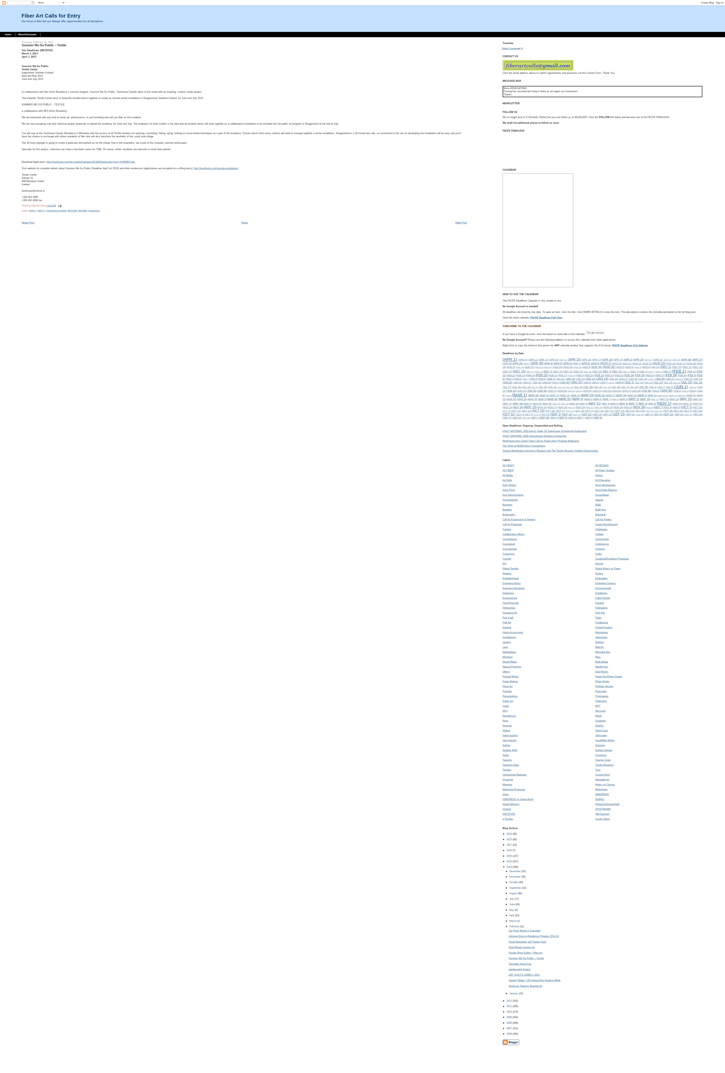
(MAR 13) (565, 395)
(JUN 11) (692, 387)
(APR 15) (574, 359)
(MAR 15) (587, 395)
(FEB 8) (533, 379)
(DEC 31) (617, 371)
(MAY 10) (645, 399)
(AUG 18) (691, 363)
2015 (510, 856)
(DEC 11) (687, 367)
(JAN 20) (660, 379)
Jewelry (507, 642)
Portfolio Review (604, 686)
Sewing (599, 725)
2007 (510, 1028)
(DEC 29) (597, 371)
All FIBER (83, 211)
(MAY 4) (606, 404)
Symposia (600, 755)
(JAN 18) (633, 379)
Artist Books (509, 485)
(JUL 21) (552, 387)
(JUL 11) (648, 382)
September (515, 887)
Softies (506, 745)
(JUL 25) (588, 387)
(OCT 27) (658, 411)
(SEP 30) (544, 417)
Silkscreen (601, 735)
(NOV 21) (590, 408)
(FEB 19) (572, 376)
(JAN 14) (590, 379)
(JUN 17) (552, 391)
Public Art (508, 701)
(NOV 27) (608, 407)
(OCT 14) (526, 411)
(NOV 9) (677, 407)
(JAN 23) (688, 379)
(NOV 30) (639, 407)
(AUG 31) (609, 367)
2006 (510, 1033)
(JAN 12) (570, 379)
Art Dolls (507, 480)
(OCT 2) (589, 411)
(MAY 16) (697, 399)
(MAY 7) (633, 403)
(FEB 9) (542, 379)
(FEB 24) (629, 375)
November (515, 876)
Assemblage (602, 495)
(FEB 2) (580, 375)
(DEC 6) (643, 371)
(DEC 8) (659, 372)
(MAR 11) (544, 395)
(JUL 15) (686, 382)
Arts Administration (513, 495)
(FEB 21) (599, 375)
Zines (506, 794)
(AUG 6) (629, 367)
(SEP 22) (668, 414)
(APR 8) (585, 363)
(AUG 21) (529, 367)
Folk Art (507, 622)
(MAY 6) (623, 403)
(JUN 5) (685, 391)
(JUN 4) (677, 391)
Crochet (507, 558)
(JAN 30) (565, 382)
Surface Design (603, 750)
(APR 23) (668, 360)
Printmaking (601, 696)
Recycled (600, 711)
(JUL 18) (516, 387)
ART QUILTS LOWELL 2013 (524, 974)
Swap (506, 755)
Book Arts (600, 509)
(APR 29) (518, 363)
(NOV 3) (628, 407)
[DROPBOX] (602, 794)
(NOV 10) (677, 404)
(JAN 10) (560, 379)
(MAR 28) (522, 399)
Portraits (507, 691)
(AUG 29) (578, 367)
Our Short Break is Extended (524, 930)
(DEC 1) (665, 367)
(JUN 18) (562, 391)
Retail (598, 715)
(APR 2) (628, 359)
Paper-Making (510, 681)
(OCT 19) (580, 411)
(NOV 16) (542, 407)
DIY (505, 563)
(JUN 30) (666, 390)
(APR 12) (543, 360)
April (512, 915)
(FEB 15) (542, 375)
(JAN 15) (602, 378)
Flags (598, 617)
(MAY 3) (584, 404)
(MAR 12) (554, 395)
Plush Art (508, 686)
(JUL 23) (569, 387)
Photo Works (602, 681)
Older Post (461, 222)
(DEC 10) (677, 367)
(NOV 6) (649, 408)
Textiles (507, 769)
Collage (599, 534)
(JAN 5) (587, 382)
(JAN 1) (551, 379)
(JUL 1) (629, 382)
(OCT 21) (609, 411)
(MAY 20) (537, 404)
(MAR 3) (542, 399)
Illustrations (601, 632)
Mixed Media (510, 661)
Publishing (601, 701)
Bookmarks (509, 514)
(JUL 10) (639, 382)
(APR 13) (554, 360)
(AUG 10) (617, 363)
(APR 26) (686, 359)
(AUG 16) (671, 363)
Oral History (601, 671)
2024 (510, 833)
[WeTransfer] (602, 814)
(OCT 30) (698, 411)
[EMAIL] (599, 799)
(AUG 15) (659, 363)
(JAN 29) (546, 382)
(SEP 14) (607, 414)
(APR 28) (507, 363)
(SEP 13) (597, 414)
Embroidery (601, 578)
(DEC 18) (539, 372)
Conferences (602, 544)
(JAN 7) (604, 382)
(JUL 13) (668, 382)
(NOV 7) (658, 407)
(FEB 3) (691, 375)
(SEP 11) (577, 415)
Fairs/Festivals (511, 603)
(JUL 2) (534, 387)
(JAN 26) (517, 382)
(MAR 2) (642, 395)
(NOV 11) (687, 404)
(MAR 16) (600, 395)
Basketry (507, 504)
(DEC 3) (607, 371)
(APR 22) (658, 360)
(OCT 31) (509, 414)
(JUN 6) (693, 391)
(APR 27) (697, 359)
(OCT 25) (640, 411)
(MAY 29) (574, 404)
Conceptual (509, 544)
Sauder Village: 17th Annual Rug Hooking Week (535, 980)
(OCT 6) (537, 415)
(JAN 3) (555, 382)
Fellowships (509, 607)
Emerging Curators (605, 583)
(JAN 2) (651, 379)
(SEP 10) (567, 414)
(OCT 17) (560, 411)
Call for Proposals (512, 524)
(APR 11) (533, 360)
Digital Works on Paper (607, 568)
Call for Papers (603, 519)
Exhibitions (601, 593)
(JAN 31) (576, 382)
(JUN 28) (636, 391)
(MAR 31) (564, 399)
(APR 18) (607, 359)
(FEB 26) (650, 375)
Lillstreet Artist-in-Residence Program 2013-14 (534, 936)
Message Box (602, 652)
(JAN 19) (642, 379)
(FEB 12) (511, 375)
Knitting (599, 642)
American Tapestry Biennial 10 (525, 986)
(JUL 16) (697, 382)
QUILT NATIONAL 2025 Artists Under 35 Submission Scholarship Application (545, 431)
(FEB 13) (520, 375)
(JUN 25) (616, 391)
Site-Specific (510, 740)
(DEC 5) (634, 371)
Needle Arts (601, 666)
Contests (600, 549)
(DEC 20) (558, 371)
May (512, 910)
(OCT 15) (538, 410)
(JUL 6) (653, 387)
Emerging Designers (514, 588)
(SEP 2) (649, 414)
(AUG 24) (558, 367)
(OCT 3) (688, 411)
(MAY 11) (655, 399)
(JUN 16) (542, 391)
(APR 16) (586, 360)
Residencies (94, 211)
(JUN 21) (597, 391)
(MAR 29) (532, 399)
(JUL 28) (607, 387)
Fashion (599, 603)
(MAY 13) (674, 399)
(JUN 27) (626, 391)
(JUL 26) (598, 387)
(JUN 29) (646, 391)
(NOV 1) (664, 403)
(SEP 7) (580, 418)
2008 (510, 1022)
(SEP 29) (526, 418)
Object (506, 671)
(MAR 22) (681, 396)
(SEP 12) (587, 414)
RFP (597, 706)
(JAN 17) (623, 379)
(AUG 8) (638, 367)
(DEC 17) (530, 372)
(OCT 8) (545, 414)
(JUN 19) (571, 391)
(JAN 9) (619, 382)
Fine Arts (600, 612)
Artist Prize (509, 490)
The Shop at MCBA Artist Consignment (524, 445)
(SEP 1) (555, 414)
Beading (507, 509)
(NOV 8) (667, 407)
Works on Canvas (605, 784)
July (512, 898)
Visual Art (508, 779)
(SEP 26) (698, 414)
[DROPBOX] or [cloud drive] (518, 799)
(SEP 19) (640, 415)
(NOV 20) (580, 407)
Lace (505, 647)
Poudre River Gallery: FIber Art (525, 952)
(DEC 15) (519, 371)
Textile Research (604, 765)
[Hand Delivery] (511, 804)
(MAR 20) (652, 395)
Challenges (601, 529)
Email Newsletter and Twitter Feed (527, 941)
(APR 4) (548, 363)
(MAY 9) (652, 404)
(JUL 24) (578, 387)
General (507, 627)
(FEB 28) (671, 375)
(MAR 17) (610, 395)
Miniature (508, 657)
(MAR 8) (615, 399)
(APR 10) (523, 360)
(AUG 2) (511, 367)
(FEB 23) (619, 375)
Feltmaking (601, 607)
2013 (510, 866)
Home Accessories (513, 632)
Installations (509, 637)
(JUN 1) (681, 386)
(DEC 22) (578, 371)
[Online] (507, 809)
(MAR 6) (597, 399)
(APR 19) (618, 360)
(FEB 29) (682, 375)
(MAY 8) (642, 403)
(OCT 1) (686, 407)
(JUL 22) (561, 387)
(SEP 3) (535, 418)
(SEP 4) (554, 418)
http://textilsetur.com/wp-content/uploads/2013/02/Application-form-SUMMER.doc (90, 161)
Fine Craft (508, 617)
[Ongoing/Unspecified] (56, 211)
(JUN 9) (508, 396)
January (514, 993)
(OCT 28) (668, 411)
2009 (510, 1017)
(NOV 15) (530, 407)
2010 (510, 1011)
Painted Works (511, 676)
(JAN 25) (507, 382)
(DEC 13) (698, 367)
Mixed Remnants (27, 34)
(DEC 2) (547, 371)
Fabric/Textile (602, 598)
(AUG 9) (646, 367)
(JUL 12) (658, 382)
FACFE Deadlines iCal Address (630, 345)
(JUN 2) (578, 391)
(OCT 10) (697, 407)
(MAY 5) (614, 404)
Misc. (598, 657)
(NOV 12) (698, 404)
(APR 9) (595, 363)
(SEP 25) (688, 415)
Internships (601, 637)
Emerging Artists (512, 583)
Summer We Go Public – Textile (526, 958)
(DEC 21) (568, 371)
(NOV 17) (552, 407)
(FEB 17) (562, 375)
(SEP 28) (517, 418)
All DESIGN (601, 465)
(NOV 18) (562, 407)
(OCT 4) (520, 414)
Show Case (601, 730)
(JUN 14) (521, 391)
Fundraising (601, 622)
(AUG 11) (627, 363)
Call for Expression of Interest (519, 519)
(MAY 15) (686, 399)
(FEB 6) (518, 379)
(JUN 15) (531, 391)
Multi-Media (601, 661)
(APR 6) (567, 363)
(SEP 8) (589, 418)
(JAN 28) (536, 382)
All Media (508, 475)
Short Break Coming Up (521, 947)
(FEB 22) (609, 375)
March (513, 920)
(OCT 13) (516, 411)
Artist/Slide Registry (606, 490)
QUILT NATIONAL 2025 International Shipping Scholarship (534, 436)
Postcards (600, 691)
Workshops (601, 789)
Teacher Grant (603, 760)
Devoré (599, 563)
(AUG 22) (539, 367)
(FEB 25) (640, 375)
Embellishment (511, 578)
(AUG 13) (647, 363)
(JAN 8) (611, 383)
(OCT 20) (599, 411)
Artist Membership (605, 485)
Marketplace (509, 652)
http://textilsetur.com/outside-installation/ (216, 168)
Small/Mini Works (605, 740)
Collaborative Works (513, 534)
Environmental (603, 588)
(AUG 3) (586, 367)
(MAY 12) (664, 399)
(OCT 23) (619, 411)
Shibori (506, 730)
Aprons (599, 475)
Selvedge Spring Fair (520, 964)
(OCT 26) (650, 411)
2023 (510, 839)
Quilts (506, 706)
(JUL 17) (507, 387)
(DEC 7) (651, 372)
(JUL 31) (643, 387)
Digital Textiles (511, 568)
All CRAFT (508, 465)
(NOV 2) (571, 408)
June (512, 904)
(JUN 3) (656, 391)
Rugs (505, 720)
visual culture (602, 819)
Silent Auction (510, 735)
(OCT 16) (550, 411)
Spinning (600, 745)
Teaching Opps (511, 765)
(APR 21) (648, 360)
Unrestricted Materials (515, 774)
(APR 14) (563, 360)
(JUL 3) (625, 387)
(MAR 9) (623, 399)
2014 (510, 861)
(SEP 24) (679, 414)
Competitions (510, 539)
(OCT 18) (570, 411)
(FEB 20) (589, 375)
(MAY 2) (528, 404)
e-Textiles (508, 819)
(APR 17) (597, 360)
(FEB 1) (679, 371)
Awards (599, 499)
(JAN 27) (527, 382)
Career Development (606, 524)
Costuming (508, 553)
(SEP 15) (618, 414)
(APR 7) (576, 363)
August (513, 893)
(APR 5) (558, 363)
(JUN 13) (511, 391)
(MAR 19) (632, 395)
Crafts (598, 553)
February (514, 926)
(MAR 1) (41, 211)
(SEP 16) (630, 414)
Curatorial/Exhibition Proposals (612, 558)
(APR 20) (638, 359)
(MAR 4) (577, 399)
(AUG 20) (520, 367)
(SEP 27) (507, 418)
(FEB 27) (659, 375)
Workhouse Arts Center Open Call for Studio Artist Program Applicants (541, 441)
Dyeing (599, 573)
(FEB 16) (553, 375)
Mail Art (599, 647)
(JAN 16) (613, 379)
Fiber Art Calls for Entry (51, 16)
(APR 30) (537, 363)
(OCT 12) (507, 411)
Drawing (507, 573)
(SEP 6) (572, 418)
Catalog (507, 529)
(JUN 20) (587, 391)
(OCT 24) (630, 411)
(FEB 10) (691, 371)
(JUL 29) (615, 387)
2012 (510, 1000)
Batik (598, 504)
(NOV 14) (518, 407)
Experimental (510, 598)
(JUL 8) (669, 387)
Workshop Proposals (514, 789)
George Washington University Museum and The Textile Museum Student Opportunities (550, 450)
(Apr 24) (655, 367)
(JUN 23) (606, 391)
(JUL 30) (633, 387)
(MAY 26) (565, 404)
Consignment (510, 549)
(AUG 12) (637, 363)
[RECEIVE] (73, 211)
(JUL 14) (676, 383)
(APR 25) (676, 360)
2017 (510, 844)
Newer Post (28, 222)
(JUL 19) (526, 387)
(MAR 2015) (663, 396)
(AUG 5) (620, 367)
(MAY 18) (518, 403)
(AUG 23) (548, 367)
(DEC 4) (626, 372)
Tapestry (507, 760)
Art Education (602, 480)
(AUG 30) (597, 367)
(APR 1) (32, 211)
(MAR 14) (575, 395)
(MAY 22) (547, 404)
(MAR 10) (533, 395)
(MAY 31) (594, 403)
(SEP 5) (562, 417)
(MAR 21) (673, 396)
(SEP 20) (658, 414)
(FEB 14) (530, 375)
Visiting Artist (602, 774)
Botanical (600, 514)
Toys (598, 769)
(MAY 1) (633, 399)
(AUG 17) (681, 363)
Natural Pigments (512, 666)
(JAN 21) (670, 379)
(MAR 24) (691, 395)
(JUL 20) (542, 387)
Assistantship (510, 499)
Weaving (507, 784)
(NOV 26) (599, 408)
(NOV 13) (507, 407)
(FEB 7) (525, 379)
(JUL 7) (661, 387)
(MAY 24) (556, 404)
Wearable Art (602, 779)
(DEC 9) (667, 371)
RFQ (505, 711)
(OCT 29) (678, 411)
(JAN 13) (580, 379)
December (515, 871)
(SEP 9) (597, 417)
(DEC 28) (588, 372)
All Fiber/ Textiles (604, 470)
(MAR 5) (588, 399)
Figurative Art (510, 612)
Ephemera (508, 593)
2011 (510, 1006)
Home (8, 34)
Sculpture (600, 720)
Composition (602, 539)
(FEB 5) (509, 379)
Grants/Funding (603, 627)
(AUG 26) (568, 367)
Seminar (507, 725)
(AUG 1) (605, 363)
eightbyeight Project (519, 969)
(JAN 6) (595, 382)
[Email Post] (59, 205)
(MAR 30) (552, 399)
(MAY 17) (507, 404)
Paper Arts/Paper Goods (608, 676)
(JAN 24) (697, 379)
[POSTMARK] (603, 809)
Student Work (510, 750)
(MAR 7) (606, 399)
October (514, 882)
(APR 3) (526, 364)
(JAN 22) (679, 379)
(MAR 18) (621, 395)
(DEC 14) (507, 371)
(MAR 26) (511, 399)
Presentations (510, 696)
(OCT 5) (529, 414)
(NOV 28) (618, 407)
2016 (510, 850)
